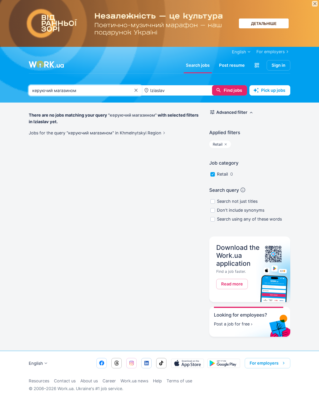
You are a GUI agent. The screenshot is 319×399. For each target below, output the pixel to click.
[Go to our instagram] (131, 363)
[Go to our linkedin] (146, 363)
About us (89, 380)
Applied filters (224, 132)
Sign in (278, 65)
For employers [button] (264, 363)
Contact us (65, 380)
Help (157, 380)
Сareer (109, 380)
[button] (257, 65)
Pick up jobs (273, 90)
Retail (222, 174)
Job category (223, 163)
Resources (39, 380)
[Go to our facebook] (101, 363)
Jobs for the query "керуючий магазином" (95, 132)
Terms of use (179, 380)
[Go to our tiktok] (161, 363)
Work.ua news (134, 380)
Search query (224, 190)
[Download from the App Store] (187, 363)
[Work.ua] (46, 64)
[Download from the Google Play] (223, 363)
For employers (270, 51)
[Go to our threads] (116, 363)
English (36, 363)
